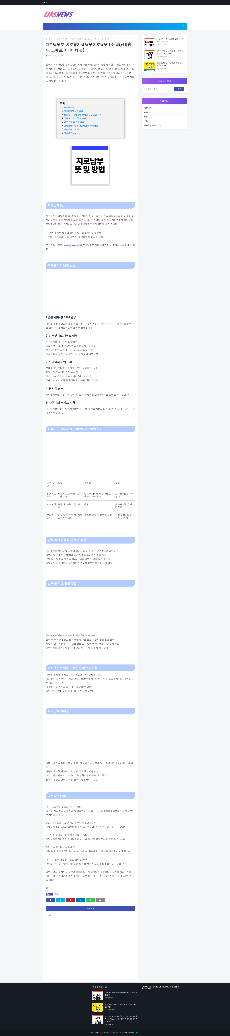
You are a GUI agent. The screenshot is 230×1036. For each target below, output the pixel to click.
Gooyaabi (136, 1032)
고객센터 (148, 108)
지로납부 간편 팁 (71, 129)
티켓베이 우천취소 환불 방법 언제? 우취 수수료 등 (170, 40)
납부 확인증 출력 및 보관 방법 (77, 118)
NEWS (49, 56)
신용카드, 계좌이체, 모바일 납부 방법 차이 (83, 115)
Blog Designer (112, 1032)
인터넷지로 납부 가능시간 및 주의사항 (81, 125)
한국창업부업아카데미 (153, 125)
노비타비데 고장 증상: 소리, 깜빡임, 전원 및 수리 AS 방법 (170, 52)
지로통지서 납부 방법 (73, 111)
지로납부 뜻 (69, 107)
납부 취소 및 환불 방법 (74, 122)
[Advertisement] (90, 288)
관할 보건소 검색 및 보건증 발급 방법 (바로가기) (170, 64)
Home (45, 2)
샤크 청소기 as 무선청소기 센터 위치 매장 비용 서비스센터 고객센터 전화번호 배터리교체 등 (121, 1019)
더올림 (147, 112)
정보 (50, 39)
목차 (62, 103)
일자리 (147, 117)
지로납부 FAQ (70, 133)
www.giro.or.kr (71, 245)
